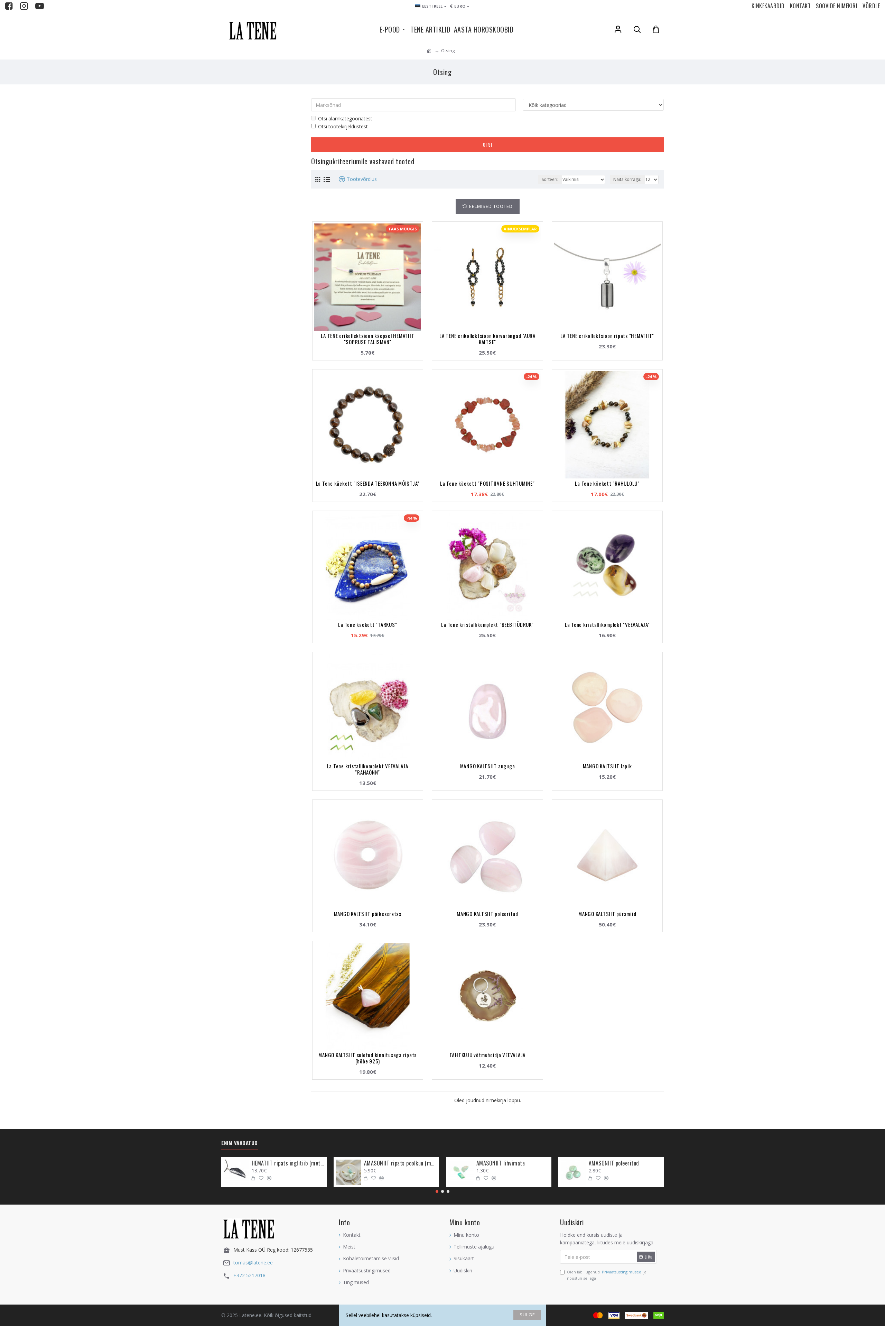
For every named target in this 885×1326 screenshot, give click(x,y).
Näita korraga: (627, 179)
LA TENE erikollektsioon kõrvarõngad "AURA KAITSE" (487, 338)
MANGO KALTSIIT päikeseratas (367, 914)
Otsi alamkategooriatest (345, 118)
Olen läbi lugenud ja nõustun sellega (606, 1275)
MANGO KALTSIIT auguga (487, 766)
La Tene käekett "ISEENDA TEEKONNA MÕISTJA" (368, 483)
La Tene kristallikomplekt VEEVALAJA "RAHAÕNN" (367, 769)
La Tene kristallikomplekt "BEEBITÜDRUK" (487, 624)
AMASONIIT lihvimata (500, 1163)
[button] (437, 1191)
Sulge (527, 1314)
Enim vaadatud (239, 1143)
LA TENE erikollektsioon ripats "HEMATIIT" (607, 335)
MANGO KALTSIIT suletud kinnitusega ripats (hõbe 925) (367, 1058)
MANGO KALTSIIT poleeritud (487, 914)
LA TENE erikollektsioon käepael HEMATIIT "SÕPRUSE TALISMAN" (367, 338)
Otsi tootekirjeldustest (343, 126)
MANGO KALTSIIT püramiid (607, 914)
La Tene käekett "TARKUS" (367, 624)
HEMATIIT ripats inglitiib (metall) (288, 1163)
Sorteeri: (550, 179)
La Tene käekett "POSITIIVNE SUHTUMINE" (487, 483)
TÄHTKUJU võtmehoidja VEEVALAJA (487, 1055)
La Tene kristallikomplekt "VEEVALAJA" (607, 624)
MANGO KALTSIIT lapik (607, 766)
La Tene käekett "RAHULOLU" (607, 483)
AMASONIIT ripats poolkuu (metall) (400, 1163)
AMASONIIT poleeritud (614, 1163)
